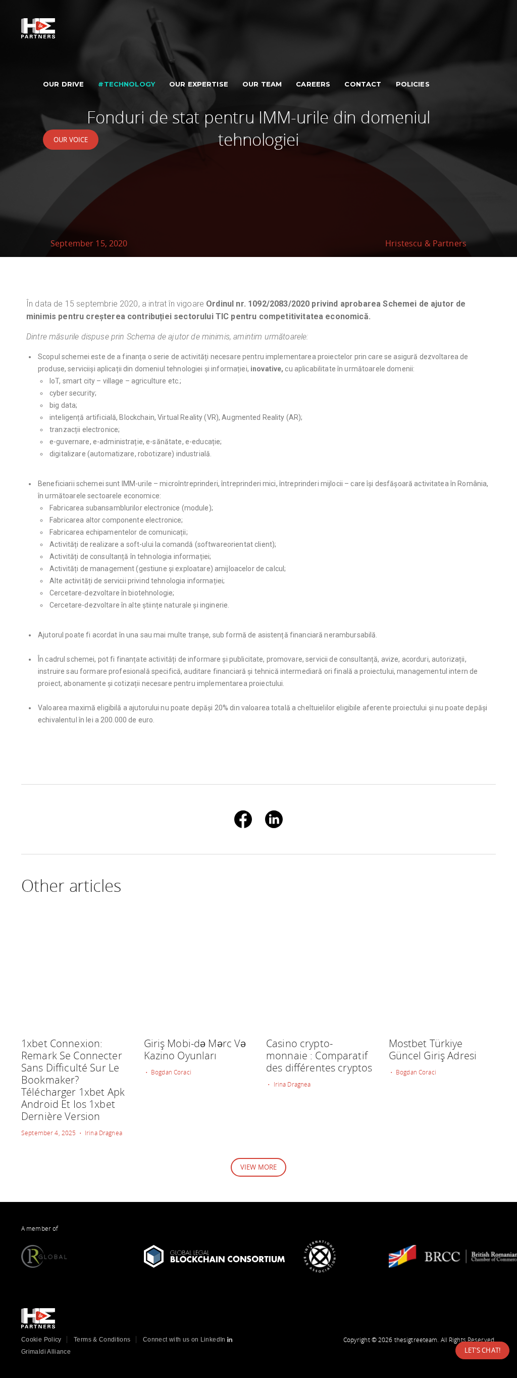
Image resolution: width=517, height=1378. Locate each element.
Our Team (262, 84)
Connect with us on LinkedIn (185, 1339)
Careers (313, 84)
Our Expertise (198, 84)
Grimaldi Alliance (46, 1351)
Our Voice (71, 139)
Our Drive (63, 84)
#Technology (126, 84)
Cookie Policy (41, 1339)
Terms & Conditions (102, 1339)
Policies (413, 84)
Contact (362, 84)
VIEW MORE (258, 1167)
